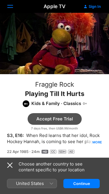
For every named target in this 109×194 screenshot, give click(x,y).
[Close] (9, 165)
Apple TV (54, 6)
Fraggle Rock (54, 84)
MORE (97, 142)
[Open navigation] (13, 6)
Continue (81, 183)
